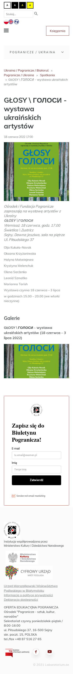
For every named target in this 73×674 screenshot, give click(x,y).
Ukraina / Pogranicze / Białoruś (26, 70)
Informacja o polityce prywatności (28, 595)
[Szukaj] (36, 14)
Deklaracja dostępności (21, 600)
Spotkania (47, 75)
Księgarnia (57, 31)
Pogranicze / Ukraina (32, 52)
